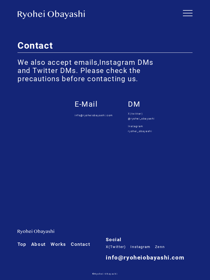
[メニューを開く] (187, 13)
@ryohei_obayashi (141, 118)
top (22, 244)
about (38, 244)
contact (80, 244)
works (58, 244)
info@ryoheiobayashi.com (94, 115)
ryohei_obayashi (140, 131)
